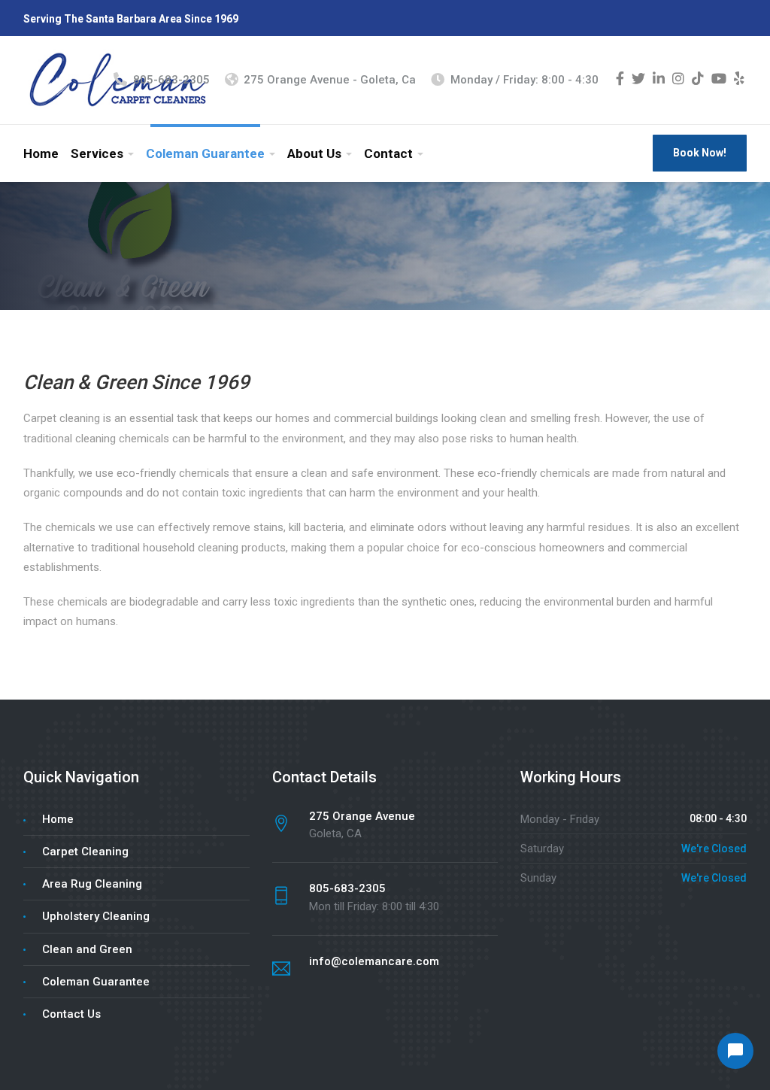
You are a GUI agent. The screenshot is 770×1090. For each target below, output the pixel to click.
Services (97, 153)
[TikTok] (698, 80)
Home (41, 153)
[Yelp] (739, 80)
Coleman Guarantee (205, 153)
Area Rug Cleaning (92, 884)
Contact (388, 153)
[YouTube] (719, 80)
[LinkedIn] (658, 80)
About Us (314, 153)
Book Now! (699, 153)
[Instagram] (678, 80)
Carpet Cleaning (85, 851)
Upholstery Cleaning (96, 916)
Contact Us (71, 1014)
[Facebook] (620, 80)
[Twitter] (638, 80)
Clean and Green (87, 949)
